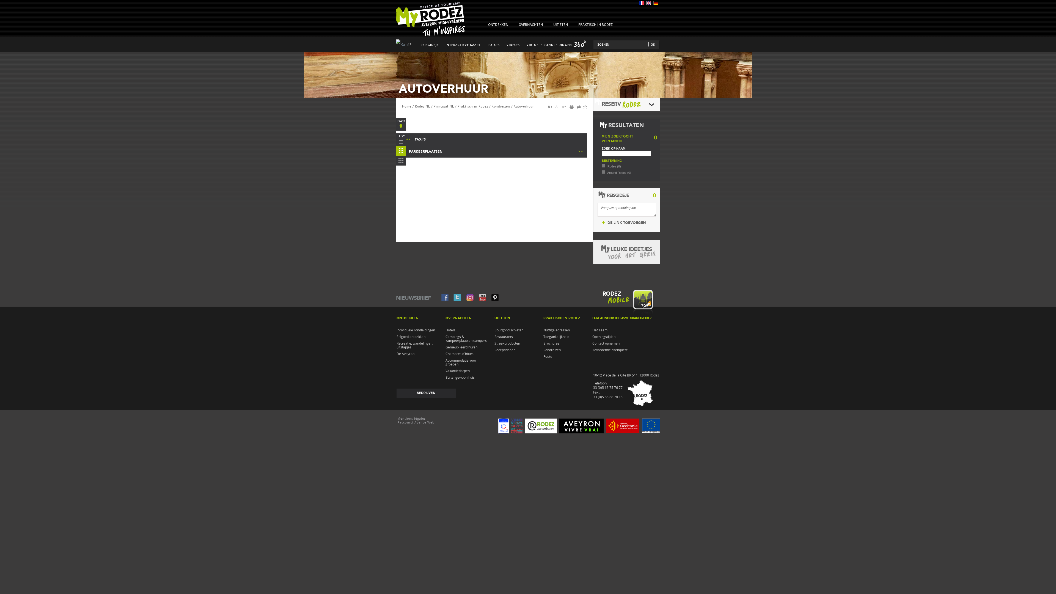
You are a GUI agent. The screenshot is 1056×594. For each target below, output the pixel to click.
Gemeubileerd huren (461, 347)
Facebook (445, 297)
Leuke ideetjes (631, 249)
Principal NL (444, 106)
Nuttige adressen (556, 330)
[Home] (430, 35)
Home (406, 106)
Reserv (611, 104)
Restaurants (503, 337)
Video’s (513, 45)
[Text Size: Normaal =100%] (564, 107)
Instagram (470, 297)
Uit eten (502, 318)
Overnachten (459, 318)
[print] (573, 107)
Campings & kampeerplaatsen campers (466, 339)
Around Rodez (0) (619, 172)
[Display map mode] (401, 124)
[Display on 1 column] (401, 139)
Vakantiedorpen (458, 371)
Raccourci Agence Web (416, 422)
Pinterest (495, 297)
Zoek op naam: (614, 148)
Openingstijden (603, 337)
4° (409, 45)
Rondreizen (501, 106)
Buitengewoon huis (460, 378)
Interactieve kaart (463, 45)
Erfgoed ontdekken (411, 337)
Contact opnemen (606, 343)
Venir (639, 394)
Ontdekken (408, 318)
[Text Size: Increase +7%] (551, 107)
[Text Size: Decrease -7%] (557, 107)
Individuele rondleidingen (416, 330)
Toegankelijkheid (556, 337)
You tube (482, 297)
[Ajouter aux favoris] (585, 107)
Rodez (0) (614, 166)
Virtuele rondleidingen (549, 45)
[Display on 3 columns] (401, 162)
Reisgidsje (429, 45)
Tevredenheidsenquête (610, 350)
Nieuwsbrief (413, 298)
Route (547, 357)
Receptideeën (504, 350)
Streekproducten (507, 343)
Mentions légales (411, 418)
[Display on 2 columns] (401, 152)
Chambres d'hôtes (460, 354)
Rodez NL (422, 106)
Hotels (450, 330)
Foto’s (494, 45)
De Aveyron (405, 354)
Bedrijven (426, 393)
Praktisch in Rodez (473, 106)
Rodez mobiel (626, 304)
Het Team (599, 330)
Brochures (551, 343)
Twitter (457, 297)
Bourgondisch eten (508, 330)
